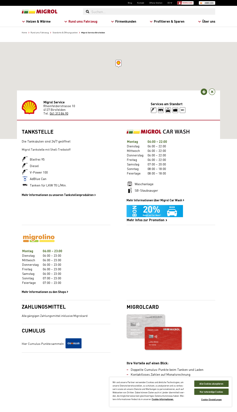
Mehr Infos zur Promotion (146, 219)
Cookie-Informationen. (163, 399)
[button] (118, 63)
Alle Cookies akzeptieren (211, 383)
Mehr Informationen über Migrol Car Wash (155, 200)
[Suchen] (87, 11)
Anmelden (209, 3)
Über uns (208, 21)
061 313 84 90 (59, 113)
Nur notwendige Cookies (211, 391)
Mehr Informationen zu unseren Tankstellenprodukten (58, 195)
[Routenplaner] (204, 92)
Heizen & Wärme (38, 21)
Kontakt (140, 2)
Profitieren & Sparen (169, 21)
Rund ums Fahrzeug (82, 21)
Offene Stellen (155, 2)
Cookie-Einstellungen (211, 399)
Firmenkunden (125, 21)
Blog (130, 2)
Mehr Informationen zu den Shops (44, 292)
